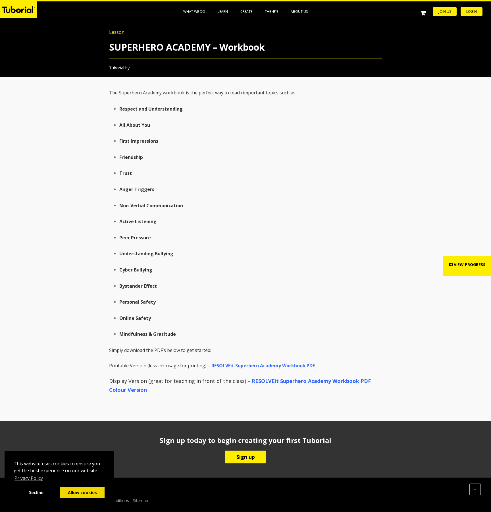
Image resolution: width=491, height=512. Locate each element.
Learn (223, 11)
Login (471, 11)
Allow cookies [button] (82, 492)
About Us (299, 11)
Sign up (245, 456)
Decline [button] (35, 492)
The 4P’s (271, 11)
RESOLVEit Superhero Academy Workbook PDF (263, 365)
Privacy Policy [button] (28, 478)
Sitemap (140, 500)
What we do (194, 11)
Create (246, 11)
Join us (445, 11)
